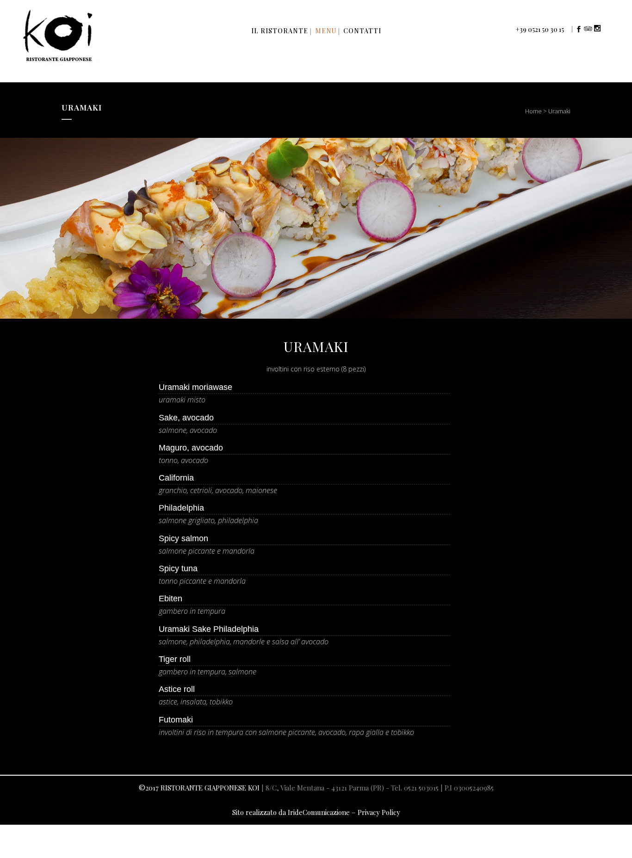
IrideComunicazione (319, 812)
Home (533, 111)
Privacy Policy (379, 812)
